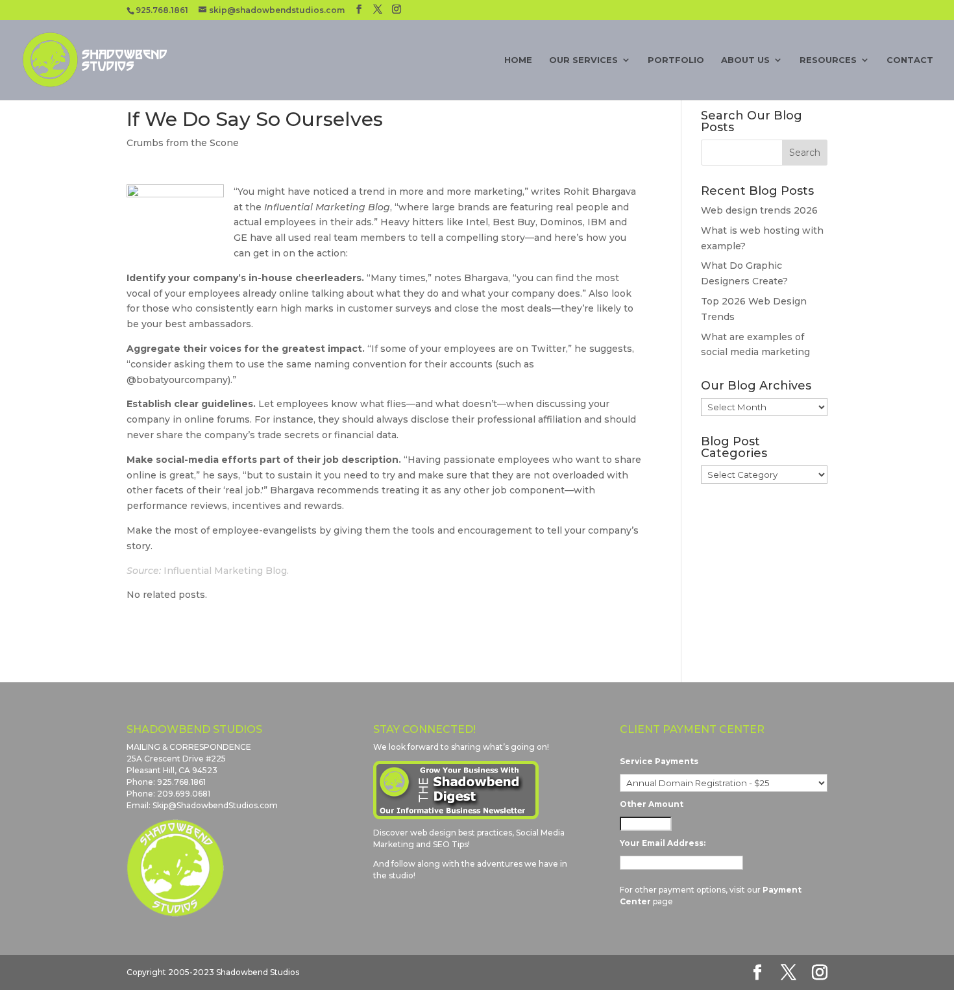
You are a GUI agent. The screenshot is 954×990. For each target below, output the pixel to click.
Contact (910, 60)
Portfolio (676, 60)
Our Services (583, 60)
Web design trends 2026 (759, 210)
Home (518, 60)
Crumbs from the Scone (183, 143)
